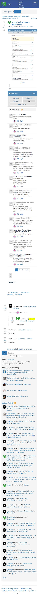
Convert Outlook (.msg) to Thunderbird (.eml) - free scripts (21, 407)
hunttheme (18, 295)
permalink (33, 306)
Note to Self (18, 481)
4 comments (14, 292)
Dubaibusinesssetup (15, 437)
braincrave (20, 380)
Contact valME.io (23, 591)
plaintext (16, 308)
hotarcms (10, 295)
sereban (31, 27)
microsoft (10, 410)
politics (24, 473)
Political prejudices (12, 396)
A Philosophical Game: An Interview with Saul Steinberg (21, 524)
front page (4, 16)
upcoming (10, 16)
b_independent (11, 413)
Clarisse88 (23, 418)
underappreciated (6, 18)
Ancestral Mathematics (26, 511)
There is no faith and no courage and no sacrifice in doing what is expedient (20, 493)
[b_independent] (4, 414)
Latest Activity (8, 402)
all (17, 18)
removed (21, 452)
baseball (31, 525)
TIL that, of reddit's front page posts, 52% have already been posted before (20, 372)
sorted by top (25, 292)
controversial (17, 16)
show (4, 27)
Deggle (8, 485)
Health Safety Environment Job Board (17, 500)
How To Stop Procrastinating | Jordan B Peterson (18, 544)
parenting (16, 423)
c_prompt (9, 406)
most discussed (25, 16)
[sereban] (10, 23)
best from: (33, 18)
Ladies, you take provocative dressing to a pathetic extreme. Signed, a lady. (20, 415)
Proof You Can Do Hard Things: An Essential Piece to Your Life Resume (20, 465)
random (14, 18)
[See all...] (15, 402)
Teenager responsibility (14, 384)
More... (5, 577)
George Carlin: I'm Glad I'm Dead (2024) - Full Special (20, 428)
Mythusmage (10, 517)
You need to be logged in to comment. (19, 349)
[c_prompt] (11, 306)
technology (33, 429)
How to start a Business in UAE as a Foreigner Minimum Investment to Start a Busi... (21, 450)
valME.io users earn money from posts (19, 592)
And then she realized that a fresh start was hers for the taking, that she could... (21, 479)
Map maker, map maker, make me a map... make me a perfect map (21, 572)
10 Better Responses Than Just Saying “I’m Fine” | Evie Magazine (21, 536)
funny (9, 539)
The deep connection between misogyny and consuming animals (20, 551)
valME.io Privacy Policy (9, 591)
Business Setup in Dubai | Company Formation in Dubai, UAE (20, 434)
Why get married (11, 390)
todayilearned (12, 374)
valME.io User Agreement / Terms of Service (16, 589)
